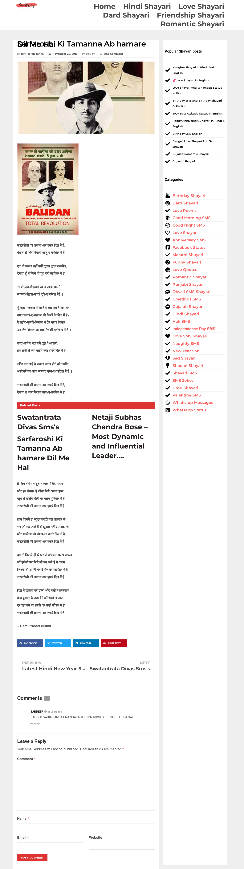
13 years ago (55, 711)
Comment (26, 758)
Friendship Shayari (190, 15)
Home (105, 6)
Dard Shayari (126, 15)
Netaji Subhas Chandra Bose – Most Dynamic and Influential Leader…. (120, 436)
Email (23, 837)
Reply (37, 723)
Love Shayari (201, 6)
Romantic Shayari (192, 24)
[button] (30, 643)
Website (95, 837)
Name (23, 818)
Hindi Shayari (147, 6)
